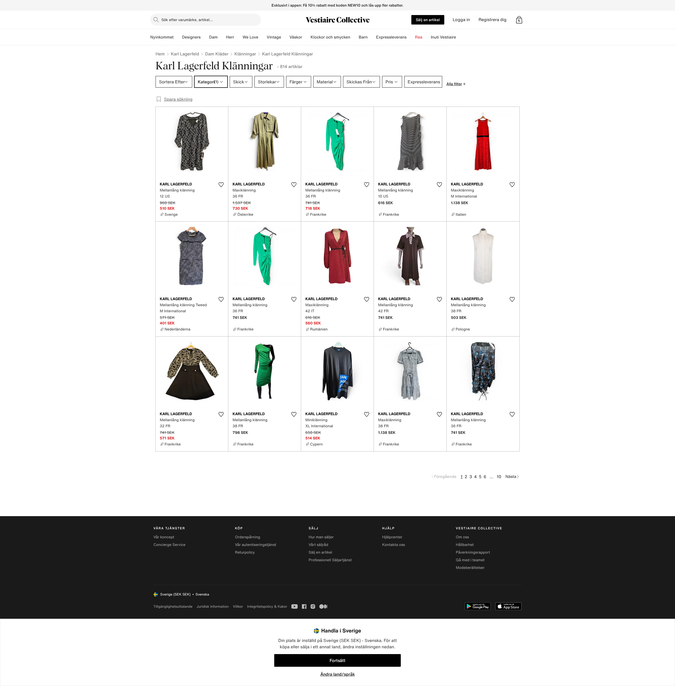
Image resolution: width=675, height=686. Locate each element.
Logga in (461, 19)
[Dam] (222, 37)
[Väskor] (306, 37)
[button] (519, 19)
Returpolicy (245, 552)
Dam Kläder (216, 54)
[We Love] (263, 37)
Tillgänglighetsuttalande (172, 606)
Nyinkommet (161, 37)
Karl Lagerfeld (185, 54)
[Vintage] (285, 37)
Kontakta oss (393, 545)
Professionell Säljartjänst (330, 560)
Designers (191, 37)
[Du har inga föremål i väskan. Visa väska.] (519, 19)
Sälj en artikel (428, 19)
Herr (230, 37)
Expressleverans (391, 37)
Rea (418, 37)
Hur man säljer (321, 537)
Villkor (238, 606)
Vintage (274, 37)
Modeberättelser (470, 567)
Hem (160, 54)
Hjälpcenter (392, 537)
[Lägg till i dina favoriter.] (221, 184)
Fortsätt (337, 660)
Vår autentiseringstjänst (255, 545)
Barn (363, 37)
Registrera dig (493, 19)
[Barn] (372, 37)
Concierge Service (169, 545)
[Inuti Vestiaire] (460, 37)
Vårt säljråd (318, 545)
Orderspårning (247, 537)
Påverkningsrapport (473, 552)
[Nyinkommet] (178, 37)
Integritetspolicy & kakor (267, 606)
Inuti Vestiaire (443, 37)
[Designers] (205, 37)
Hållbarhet (465, 545)
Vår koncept (163, 537)
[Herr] (238, 37)
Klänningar (245, 54)
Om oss (462, 537)
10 (499, 476)
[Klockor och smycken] (354, 37)
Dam (213, 37)
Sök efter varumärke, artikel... (187, 19)
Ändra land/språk (337, 674)
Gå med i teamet (470, 560)
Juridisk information (213, 606)
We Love (250, 37)
